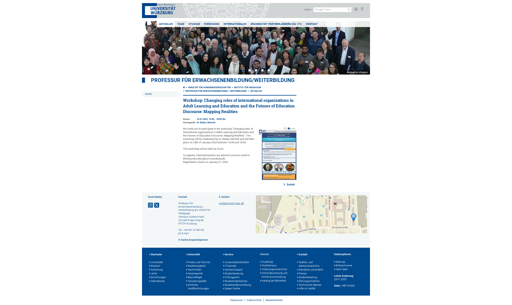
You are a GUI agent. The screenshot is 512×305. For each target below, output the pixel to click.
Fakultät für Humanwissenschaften (209, 87)
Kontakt (312, 23)
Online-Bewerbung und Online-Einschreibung (274, 275)
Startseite (156, 254)
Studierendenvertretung (238, 284)
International (158, 281)
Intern (307, 9)
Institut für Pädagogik (247, 87)
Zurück (290, 184)
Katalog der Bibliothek (274, 280)
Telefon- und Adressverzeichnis (309, 264)
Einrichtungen (158, 277)
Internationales (235, 23)
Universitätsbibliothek (237, 262)
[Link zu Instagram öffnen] (151, 205)
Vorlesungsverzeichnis (274, 269)
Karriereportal (195, 273)
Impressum (236, 300)
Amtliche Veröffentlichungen (198, 286)
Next (363, 48)
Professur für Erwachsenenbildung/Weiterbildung (223, 80)
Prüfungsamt (232, 277)
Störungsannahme (309, 281)
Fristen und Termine (199, 262)
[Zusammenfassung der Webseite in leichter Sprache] (356, 9)
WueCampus (269, 265)
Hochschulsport (234, 269)
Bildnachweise (344, 265)
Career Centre (232, 288)
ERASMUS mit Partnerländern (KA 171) (276, 23)
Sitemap (340, 261)
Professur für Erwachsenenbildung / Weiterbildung (216, 91)
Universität (157, 262)
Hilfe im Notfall (307, 288)
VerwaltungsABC (197, 281)
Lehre (154, 273)
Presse (303, 273)
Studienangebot (196, 265)
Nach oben (342, 269)
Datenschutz (254, 300)
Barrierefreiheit (274, 300)
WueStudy (267, 261)
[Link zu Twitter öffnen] (157, 205)
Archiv (148, 93)
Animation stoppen (357, 72)
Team (180, 23)
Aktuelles (166, 23)
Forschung (211, 23)
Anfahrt (225, 197)
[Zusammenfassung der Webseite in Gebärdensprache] (361, 9)
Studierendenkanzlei (236, 281)
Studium (194, 23)
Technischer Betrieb (310, 284)
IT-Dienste (230, 265)
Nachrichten (194, 269)
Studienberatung (234, 273)
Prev (149, 48)
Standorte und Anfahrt (311, 269)
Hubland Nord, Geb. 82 (231, 203)
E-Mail (185, 233)
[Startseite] (184, 87)
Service (229, 254)
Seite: (337, 285)
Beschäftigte (195, 277)
